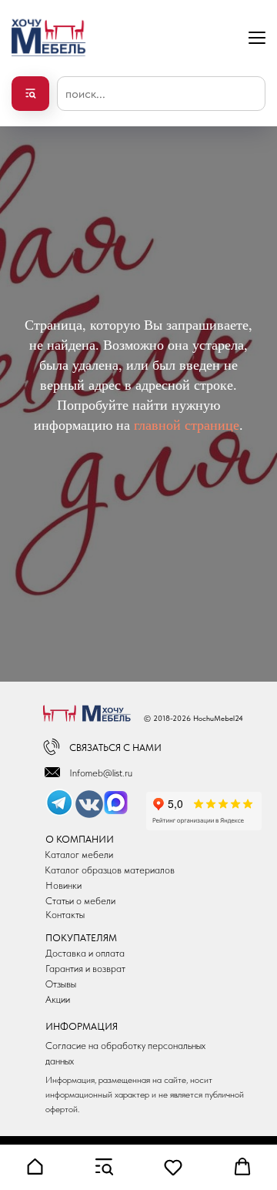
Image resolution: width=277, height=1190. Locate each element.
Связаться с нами (115, 747)
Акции (57, 999)
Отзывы (60, 984)
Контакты (65, 914)
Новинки (63, 885)
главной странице (186, 424)
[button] (34, 1166)
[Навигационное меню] (257, 37)
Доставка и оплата (85, 953)
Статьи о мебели (80, 901)
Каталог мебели (79, 854)
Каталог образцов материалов (110, 870)
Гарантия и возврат (85, 968)
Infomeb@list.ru (100, 773)
